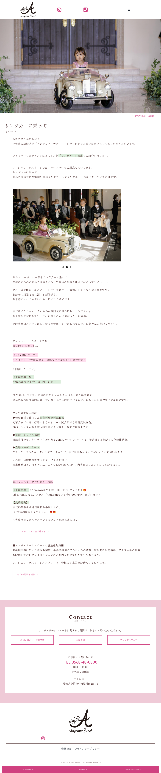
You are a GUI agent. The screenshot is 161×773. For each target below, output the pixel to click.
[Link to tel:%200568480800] (92, 9)
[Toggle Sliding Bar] (129, 9)
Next (151, 115)
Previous (140, 115)
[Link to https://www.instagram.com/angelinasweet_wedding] (66, 9)
